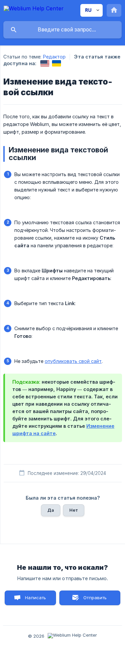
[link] (44, 63)
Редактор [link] (54, 56)
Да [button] (50, 510)
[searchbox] (62, 29)
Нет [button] (73, 510)
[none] (34, 9)
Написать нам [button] (35, 600)
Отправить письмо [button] (94, 600)
